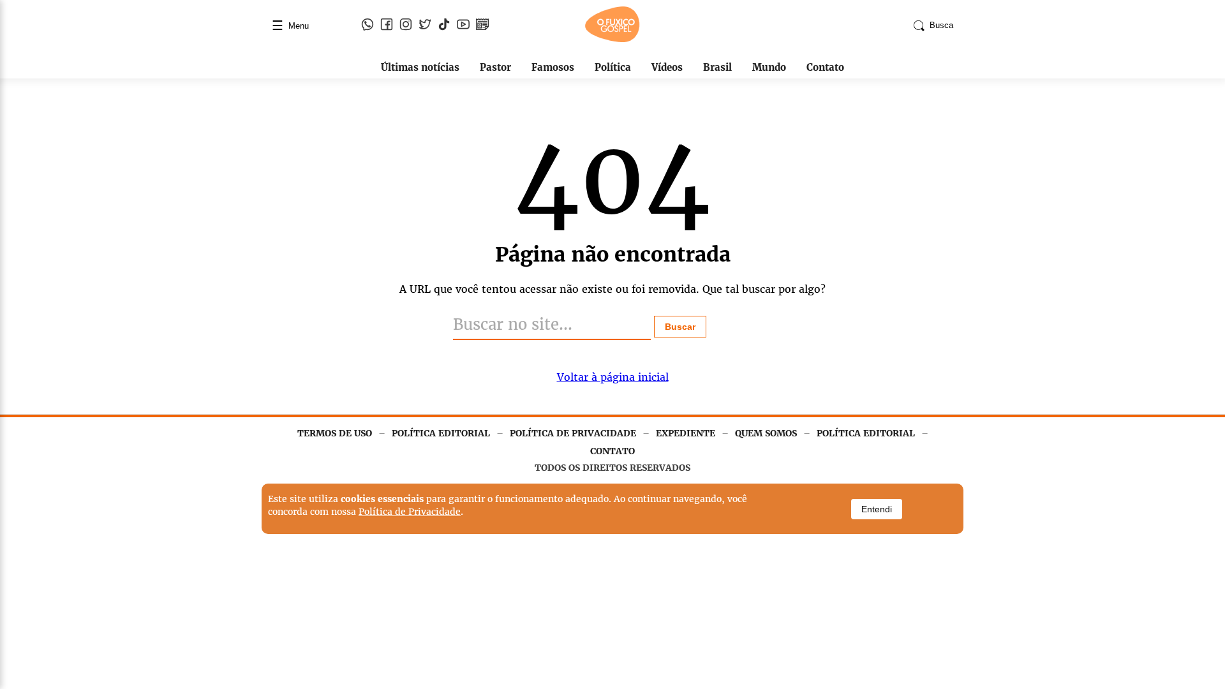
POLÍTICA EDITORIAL (441, 433)
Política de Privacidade (410, 511)
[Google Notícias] (482, 25)
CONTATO (612, 451)
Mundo (769, 67)
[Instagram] (405, 25)
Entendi (876, 509)
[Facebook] (386, 25)
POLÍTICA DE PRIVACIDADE (573, 433)
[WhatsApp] (367, 25)
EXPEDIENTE (685, 433)
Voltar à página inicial (613, 377)
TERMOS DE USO (334, 433)
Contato (825, 67)
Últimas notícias (420, 67)
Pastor (495, 67)
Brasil (717, 67)
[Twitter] (425, 25)
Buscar (680, 327)
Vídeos (667, 67)
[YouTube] (463, 25)
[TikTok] (444, 25)
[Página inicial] (612, 39)
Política (613, 67)
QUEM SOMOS (766, 433)
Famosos (552, 67)
